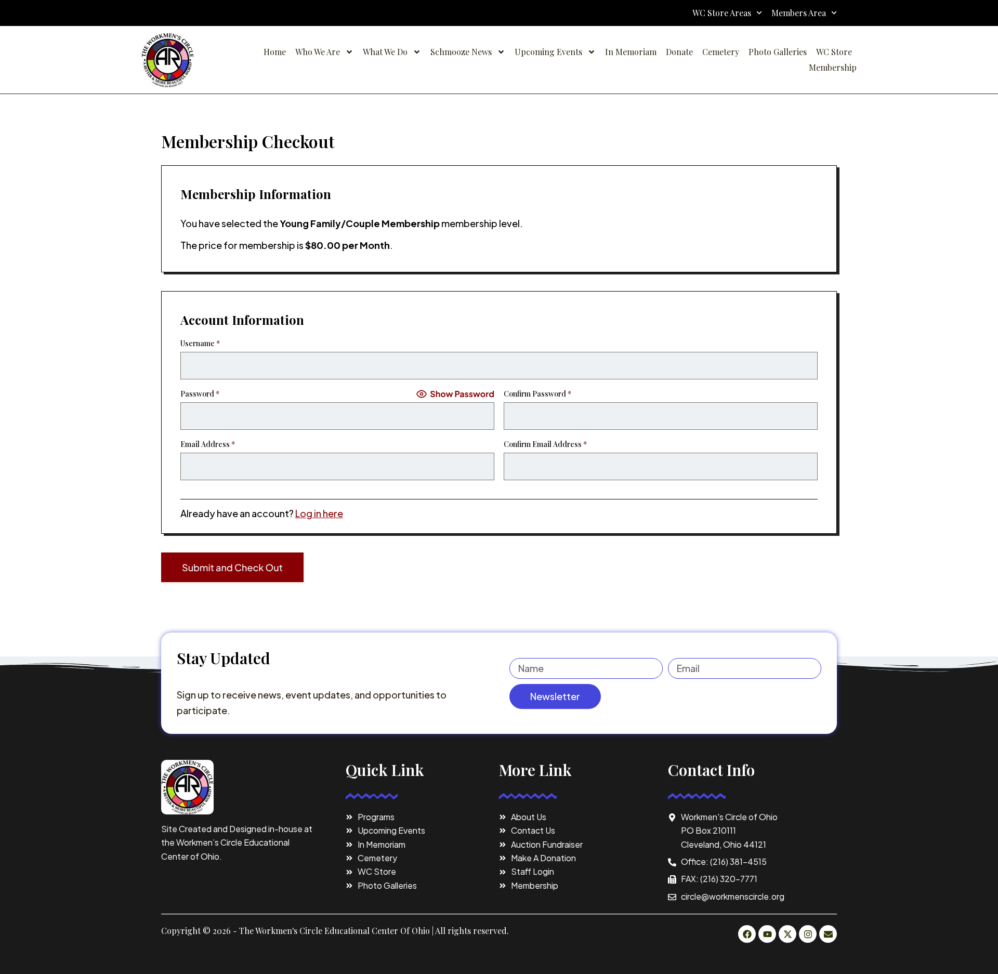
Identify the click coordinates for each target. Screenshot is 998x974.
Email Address (207, 444)
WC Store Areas (721, 12)
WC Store (834, 51)
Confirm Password (537, 394)
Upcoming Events (548, 51)
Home (275, 51)
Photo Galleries (777, 51)
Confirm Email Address (545, 444)
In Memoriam (630, 51)
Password (199, 394)
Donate (679, 51)
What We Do (385, 51)
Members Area (798, 12)
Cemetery (720, 51)
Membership (833, 67)
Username (200, 343)
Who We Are (317, 51)
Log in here (319, 513)
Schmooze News (461, 51)
